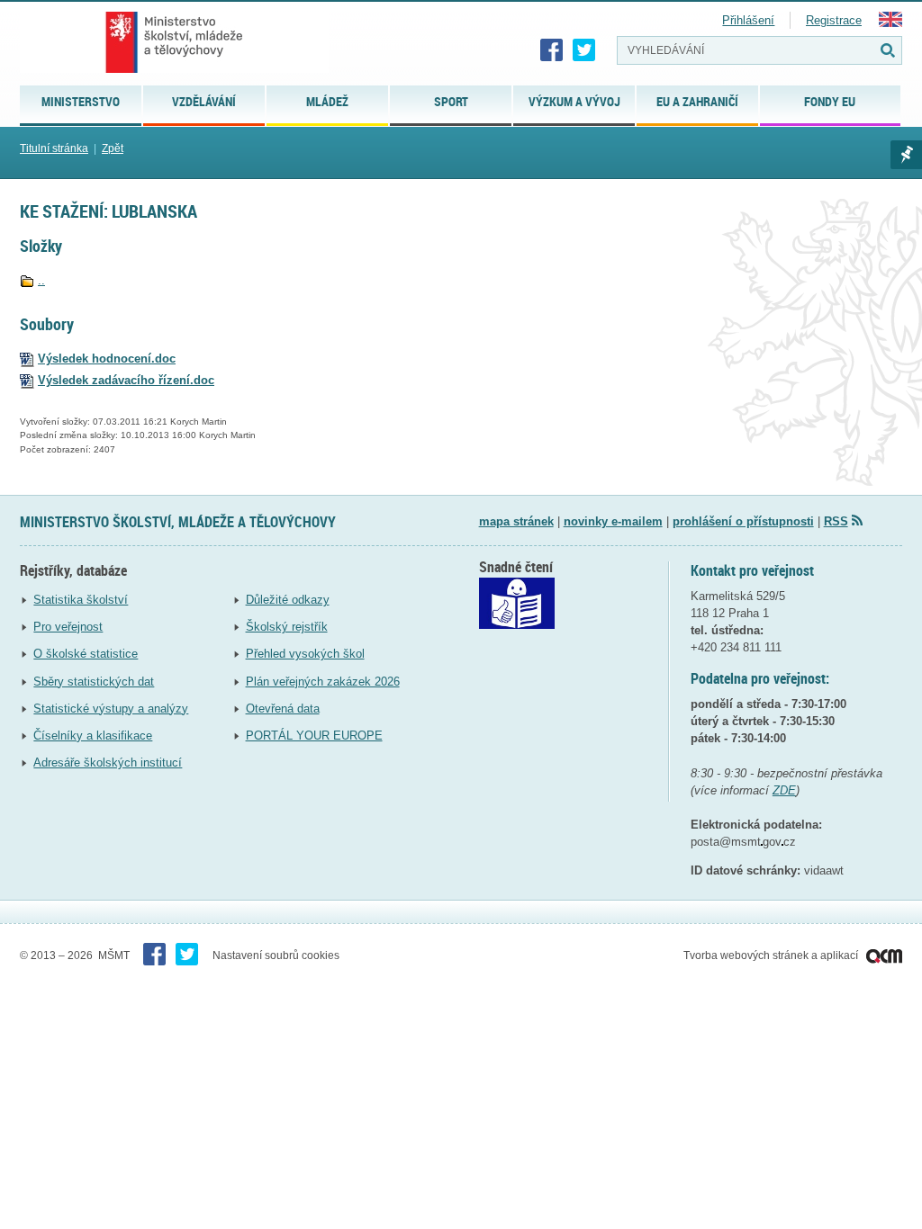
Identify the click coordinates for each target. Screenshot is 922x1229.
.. (41, 280)
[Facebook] (552, 50)
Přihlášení (748, 20)
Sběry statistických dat (93, 681)
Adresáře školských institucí (107, 762)
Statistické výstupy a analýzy (110, 708)
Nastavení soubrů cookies (275, 955)
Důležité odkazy (288, 599)
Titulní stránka (54, 148)
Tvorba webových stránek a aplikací (772, 955)
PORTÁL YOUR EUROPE (314, 735)
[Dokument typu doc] (27, 358)
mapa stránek (516, 521)
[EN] (890, 23)
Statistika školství (80, 599)
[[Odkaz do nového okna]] (517, 625)
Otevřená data (283, 708)
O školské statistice (85, 653)
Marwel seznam (906, 154)
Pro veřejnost (68, 626)
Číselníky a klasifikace (92, 735)
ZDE (784, 790)
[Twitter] (584, 50)
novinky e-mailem (613, 521)
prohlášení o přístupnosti (743, 521)
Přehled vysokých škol (305, 653)
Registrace (834, 20)
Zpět (112, 148)
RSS (836, 521)
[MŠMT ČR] (174, 42)
